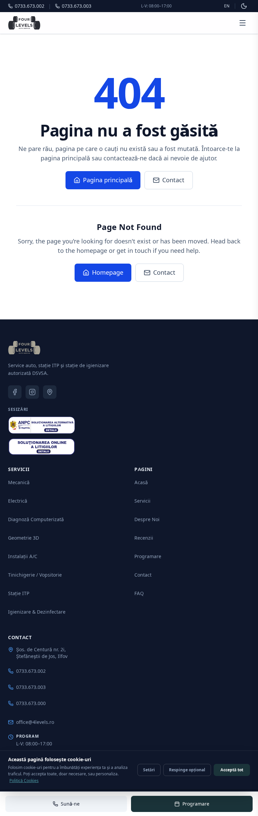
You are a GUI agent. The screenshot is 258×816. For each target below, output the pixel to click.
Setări (149, 769)
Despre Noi (147, 519)
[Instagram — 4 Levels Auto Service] (32, 392)
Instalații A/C (22, 556)
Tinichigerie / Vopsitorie (35, 575)
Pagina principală (107, 180)
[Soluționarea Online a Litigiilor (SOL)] (41, 447)
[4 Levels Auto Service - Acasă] (24, 347)
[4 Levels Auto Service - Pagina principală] (24, 23)
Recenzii (143, 538)
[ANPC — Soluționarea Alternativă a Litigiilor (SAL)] (41, 425)
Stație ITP (18, 593)
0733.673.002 (31, 671)
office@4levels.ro (35, 722)
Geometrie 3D (23, 538)
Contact (173, 180)
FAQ (139, 593)
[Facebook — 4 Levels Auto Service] (15, 392)
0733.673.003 (31, 687)
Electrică (17, 501)
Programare (147, 556)
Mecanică (19, 482)
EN (226, 5)
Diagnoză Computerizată (36, 519)
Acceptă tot (231, 769)
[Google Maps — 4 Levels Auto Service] (49, 392)
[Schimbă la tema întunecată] (244, 6)
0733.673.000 (31, 703)
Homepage (107, 272)
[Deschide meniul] (242, 22)
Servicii (142, 501)
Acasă (141, 482)
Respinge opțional (187, 769)
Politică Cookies (24, 780)
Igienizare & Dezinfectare (37, 612)
